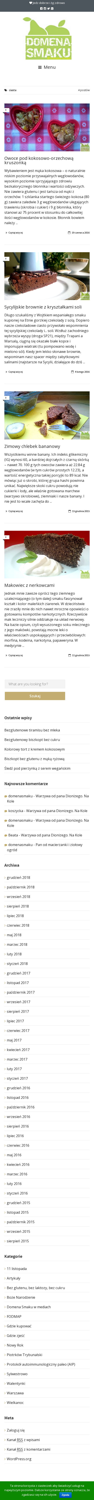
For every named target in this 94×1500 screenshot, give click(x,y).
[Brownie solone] (47, 276)
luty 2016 (14, 1183)
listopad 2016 (18, 1097)
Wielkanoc (15, 1402)
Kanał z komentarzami (28, 1449)
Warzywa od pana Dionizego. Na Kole (56, 810)
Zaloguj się (16, 1430)
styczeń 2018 (17, 963)
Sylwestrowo (17, 1374)
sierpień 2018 (18, 906)
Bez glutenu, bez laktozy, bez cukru (36, 1287)
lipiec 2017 (15, 1021)
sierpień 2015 (18, 1241)
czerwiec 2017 (18, 1030)
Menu (49, 67)
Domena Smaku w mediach (29, 1307)
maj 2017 (14, 1040)
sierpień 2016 (18, 1126)
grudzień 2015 (18, 1202)
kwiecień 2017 (18, 1049)
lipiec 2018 (15, 915)
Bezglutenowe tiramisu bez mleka (32, 730)
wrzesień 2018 (18, 896)
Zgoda (65, 1495)
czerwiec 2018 (18, 925)
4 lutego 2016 (82, 372)
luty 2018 (14, 954)
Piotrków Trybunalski (24, 1354)
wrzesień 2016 (18, 1116)
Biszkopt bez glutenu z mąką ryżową (34, 758)
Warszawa (15, 1393)
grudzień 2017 (18, 973)
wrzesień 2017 (18, 1001)
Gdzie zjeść (16, 1335)
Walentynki (16, 1383)
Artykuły (13, 1278)
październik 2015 (21, 1222)
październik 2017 (21, 992)
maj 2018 (14, 935)
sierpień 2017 (18, 1011)
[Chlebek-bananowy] (47, 415)
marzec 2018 (17, 944)
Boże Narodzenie (21, 1297)
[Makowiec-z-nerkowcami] (47, 555)
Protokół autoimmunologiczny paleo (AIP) (41, 1364)
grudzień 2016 (18, 1088)
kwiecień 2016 (18, 1164)
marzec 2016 (17, 1174)
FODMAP (14, 1316)
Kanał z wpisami (23, 1439)
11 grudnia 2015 (81, 655)
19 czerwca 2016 (81, 232)
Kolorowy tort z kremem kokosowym (34, 749)
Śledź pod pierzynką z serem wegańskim (37, 768)
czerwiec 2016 (18, 1145)
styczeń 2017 (17, 1078)
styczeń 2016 (17, 1193)
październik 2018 (21, 887)
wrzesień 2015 (18, 1231)
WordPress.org (19, 1459)
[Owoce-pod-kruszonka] (47, 127)
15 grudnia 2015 (81, 511)
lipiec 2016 (15, 1135)
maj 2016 (14, 1155)
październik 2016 (21, 1107)
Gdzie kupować (19, 1326)
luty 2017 (14, 1068)
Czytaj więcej (16, 232)
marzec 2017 (17, 1059)
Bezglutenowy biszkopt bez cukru (32, 739)
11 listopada (17, 1268)
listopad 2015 (18, 1212)
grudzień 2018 (18, 877)
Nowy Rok (15, 1345)
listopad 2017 (18, 982)
